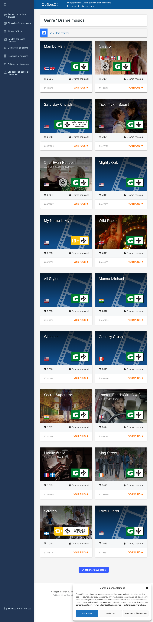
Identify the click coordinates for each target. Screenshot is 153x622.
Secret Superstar (58, 395)
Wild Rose (107, 220)
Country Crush (111, 337)
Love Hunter (109, 511)
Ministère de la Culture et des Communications (89, 2)
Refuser (110, 613)
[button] (147, 587)
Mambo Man (54, 46)
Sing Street (108, 453)
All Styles (51, 279)
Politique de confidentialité (64, 595)
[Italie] (120, 58)
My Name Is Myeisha (61, 220)
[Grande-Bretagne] (53, 68)
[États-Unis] (108, 58)
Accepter (87, 613)
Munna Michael (111, 279)
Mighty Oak (108, 162)
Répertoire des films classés (80, 6)
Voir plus (80, 87)
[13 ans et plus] (75, 240)
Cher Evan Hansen (59, 164)
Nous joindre (56, 591)
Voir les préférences (136, 613)
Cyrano (105, 46)
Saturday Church (58, 104)
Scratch (50, 511)
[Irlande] (102, 475)
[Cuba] (47, 68)
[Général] (75, 66)
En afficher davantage (94, 569)
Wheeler (51, 337)
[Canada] (102, 58)
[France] (47, 475)
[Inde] (102, 300)
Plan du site (68, 591)
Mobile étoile (56, 455)
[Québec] (53, 475)
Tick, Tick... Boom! (114, 104)
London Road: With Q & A (120, 396)
